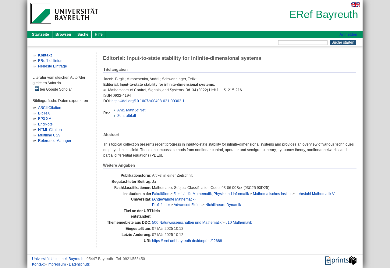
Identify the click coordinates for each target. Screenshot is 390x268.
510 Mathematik (238, 222)
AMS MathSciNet (131, 110)
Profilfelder (161, 205)
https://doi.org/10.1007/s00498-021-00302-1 (148, 101)
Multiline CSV (49, 135)
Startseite (40, 34)
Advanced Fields (187, 205)
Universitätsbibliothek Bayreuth (58, 259)
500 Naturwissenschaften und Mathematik (187, 222)
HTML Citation (50, 130)
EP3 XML (46, 119)
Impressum (57, 264)
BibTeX (44, 113)
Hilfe (99, 34)
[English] (355, 4)
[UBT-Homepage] (64, 26)
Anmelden (348, 34)
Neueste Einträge (52, 66)
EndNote (45, 124)
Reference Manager (54, 141)
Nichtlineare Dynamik (223, 205)
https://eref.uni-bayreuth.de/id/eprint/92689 (187, 241)
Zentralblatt (126, 116)
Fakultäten (160, 194)
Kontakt (38, 264)
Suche (82, 34)
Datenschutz (79, 264)
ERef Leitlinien (50, 61)
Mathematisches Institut (272, 194)
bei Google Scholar (55, 89)
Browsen (63, 34)
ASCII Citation (49, 108)
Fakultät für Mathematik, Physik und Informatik (211, 194)
